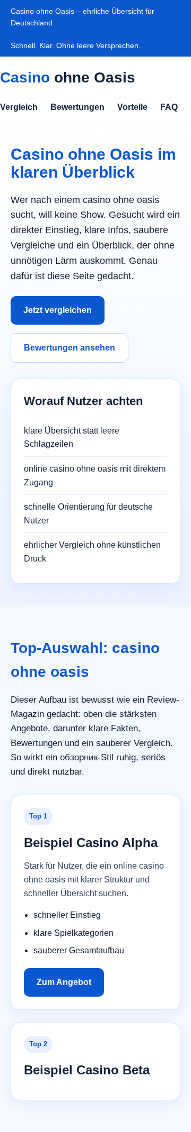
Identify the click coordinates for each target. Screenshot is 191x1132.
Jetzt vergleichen (57, 310)
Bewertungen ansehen (69, 347)
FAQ (169, 107)
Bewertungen (77, 107)
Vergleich (19, 107)
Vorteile (132, 107)
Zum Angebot (64, 982)
